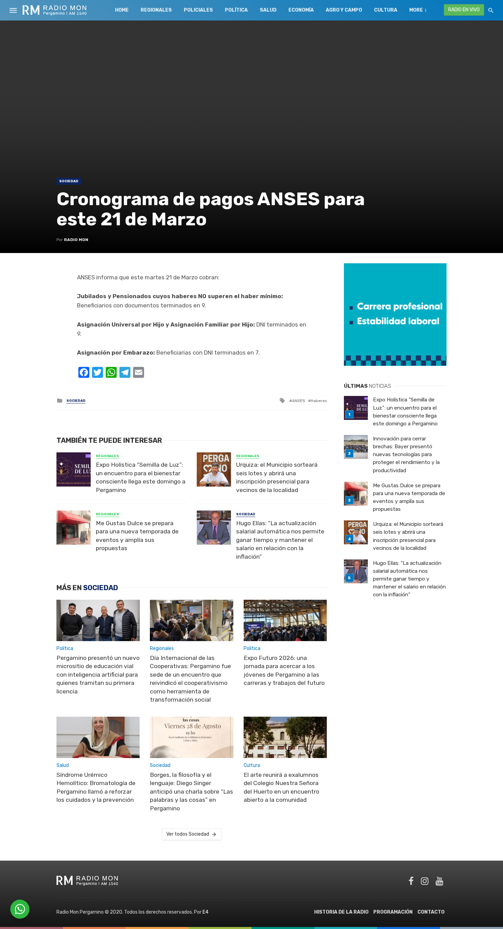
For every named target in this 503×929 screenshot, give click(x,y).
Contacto (430, 912)
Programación (393, 912)
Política (236, 10)
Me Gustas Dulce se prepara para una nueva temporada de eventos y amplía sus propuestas (137, 536)
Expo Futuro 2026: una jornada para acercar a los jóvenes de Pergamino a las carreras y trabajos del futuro (284, 670)
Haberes (319, 400)
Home (122, 10)
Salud (268, 10)
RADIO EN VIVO (464, 10)
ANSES (298, 400)
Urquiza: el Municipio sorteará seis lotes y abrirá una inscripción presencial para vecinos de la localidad (277, 477)
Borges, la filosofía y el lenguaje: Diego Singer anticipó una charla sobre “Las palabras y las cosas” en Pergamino (191, 791)
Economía (301, 10)
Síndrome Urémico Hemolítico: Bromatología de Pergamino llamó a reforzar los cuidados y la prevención (96, 787)
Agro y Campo (344, 10)
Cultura (385, 10)
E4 (205, 912)
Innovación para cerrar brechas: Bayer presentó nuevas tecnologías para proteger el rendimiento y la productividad (406, 454)
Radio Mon (76, 239)
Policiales (198, 10)
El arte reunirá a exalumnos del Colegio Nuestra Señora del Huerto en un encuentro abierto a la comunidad (281, 787)
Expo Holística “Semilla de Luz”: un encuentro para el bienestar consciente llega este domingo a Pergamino (140, 477)
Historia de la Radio (341, 912)
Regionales (156, 10)
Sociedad (68, 181)
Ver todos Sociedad (187, 834)
